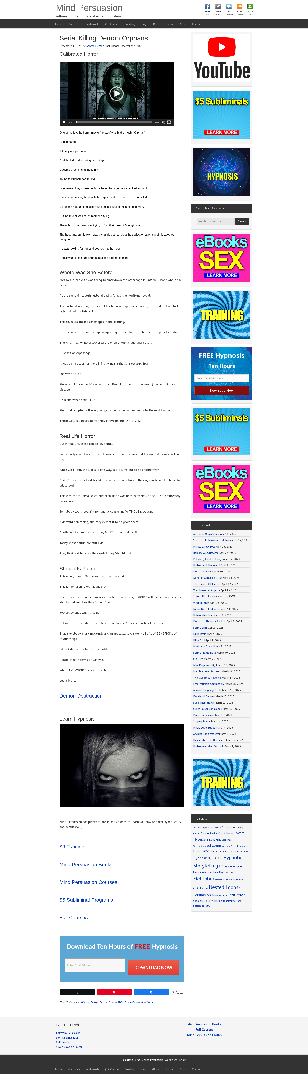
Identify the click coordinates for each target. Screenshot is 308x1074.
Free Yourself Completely (208, 684)
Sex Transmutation (67, 1037)
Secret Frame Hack (204, 652)
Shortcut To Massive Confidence (212, 540)
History (232, 851)
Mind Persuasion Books (86, 864)
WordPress (171, 1060)
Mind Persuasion (89, 8)
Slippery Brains (201, 721)
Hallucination (222, 851)
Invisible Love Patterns (207, 671)
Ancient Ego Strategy (205, 733)
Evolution (242, 846)
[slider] (114, 122)
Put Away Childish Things (208, 559)
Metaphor (203, 878)
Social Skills (199, 900)
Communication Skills (111, 1002)
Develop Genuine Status (207, 577)
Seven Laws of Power (69, 1046)
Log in (182, 1060)
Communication (209, 833)
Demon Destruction (81, 696)
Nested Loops (223, 887)
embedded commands (211, 845)
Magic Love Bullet (204, 727)
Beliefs (94, 1002)
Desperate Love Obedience (209, 740)
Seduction (236, 895)
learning (208, 872)
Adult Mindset (81, 1002)
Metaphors (220, 879)
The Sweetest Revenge (207, 677)
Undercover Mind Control (208, 746)
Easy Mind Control (204, 696)
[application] (117, 94)
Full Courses (74, 917)
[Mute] (163, 122)
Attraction (228, 827)
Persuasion (202, 895)
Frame (197, 851)
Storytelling (213, 900)
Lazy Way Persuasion (68, 1033)
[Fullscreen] (169, 122)
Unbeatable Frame (204, 615)
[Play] (64, 122)
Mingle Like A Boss (204, 546)
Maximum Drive (202, 646)
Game (150, 1002)
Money (205, 888)
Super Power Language (206, 709)
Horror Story (242, 851)
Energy (234, 846)
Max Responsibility (204, 665)
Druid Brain (199, 634)
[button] (116, 93)
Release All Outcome (206, 552)
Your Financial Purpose (206, 590)
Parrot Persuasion (203, 715)
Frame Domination (135, 1002)
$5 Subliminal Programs (86, 900)
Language (198, 872)
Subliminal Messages (231, 900)
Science (223, 895)
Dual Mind (215, 839)
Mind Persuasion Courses (88, 882)
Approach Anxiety (212, 827)
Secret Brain (200, 627)
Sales (215, 895)
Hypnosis (200, 858)
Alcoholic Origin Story (206, 534)
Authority (239, 827)
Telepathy (206, 906)
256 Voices (197, 827)
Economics (227, 839)
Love (216, 872)
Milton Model (232, 879)
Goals (212, 851)
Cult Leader (63, 1042)
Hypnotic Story (215, 858)
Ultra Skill (199, 640)
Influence (225, 866)
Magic (222, 872)
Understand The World (206, 565)
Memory (229, 872)
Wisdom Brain (201, 602)
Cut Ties (198, 659)
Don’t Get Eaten (203, 571)
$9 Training (72, 846)
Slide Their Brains (203, 702)
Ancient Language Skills (207, 690)
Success (197, 905)
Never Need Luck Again (206, 609)
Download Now (153, 967)
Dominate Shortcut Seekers (209, 621)
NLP (241, 888)
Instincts (237, 866)
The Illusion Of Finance (207, 584)
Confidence (225, 833)
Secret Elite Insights (205, 596)
